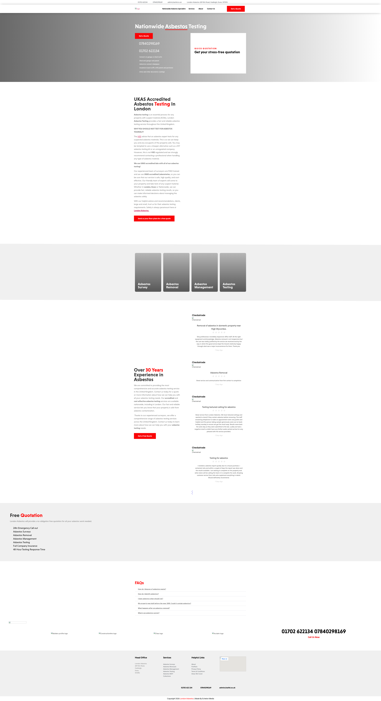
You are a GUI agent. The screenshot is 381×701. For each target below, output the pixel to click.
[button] (192, 8)
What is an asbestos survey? (148, 613)
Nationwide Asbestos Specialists (174, 9)
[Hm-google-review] (164, 687)
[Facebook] (148, 687)
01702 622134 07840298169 (314, 631)
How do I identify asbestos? (148, 594)
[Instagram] (153, 687)
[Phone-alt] (170, 687)
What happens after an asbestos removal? (154, 608)
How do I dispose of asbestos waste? (152, 589)
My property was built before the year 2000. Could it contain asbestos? (164, 603)
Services (192, 9)
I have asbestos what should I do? (150, 599)
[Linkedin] (159, 687)
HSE (139, 136)
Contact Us (211, 9)
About (201, 9)
